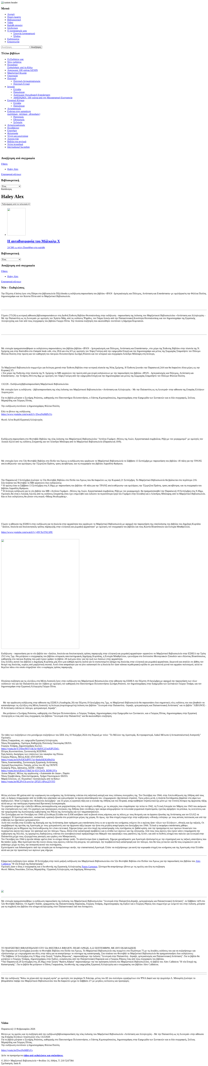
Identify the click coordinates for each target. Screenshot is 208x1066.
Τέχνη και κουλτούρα (17, 136)
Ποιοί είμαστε (14, 17)
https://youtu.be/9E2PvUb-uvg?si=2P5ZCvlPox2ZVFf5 (28, 781)
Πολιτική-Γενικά (21, 84)
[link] (89, 866)
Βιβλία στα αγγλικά (16, 141)
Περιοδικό (20, 66)
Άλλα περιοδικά (15, 144)
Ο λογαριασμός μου (17, 30)
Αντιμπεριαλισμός (16, 125)
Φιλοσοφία (12, 133)
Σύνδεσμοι (12, 28)
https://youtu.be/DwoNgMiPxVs (17, 1050)
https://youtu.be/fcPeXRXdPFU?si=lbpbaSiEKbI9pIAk (28, 759)
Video (10, 22)
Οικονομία (12, 75)
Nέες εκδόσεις (14, 62)
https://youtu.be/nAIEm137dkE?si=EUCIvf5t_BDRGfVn (29, 770)
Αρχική (10, 14)
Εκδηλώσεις (13, 39)
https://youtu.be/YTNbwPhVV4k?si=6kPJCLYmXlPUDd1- (30, 748)
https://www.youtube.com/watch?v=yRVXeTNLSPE (27, 532)
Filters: (4, 164)
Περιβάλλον (13, 128)
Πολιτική (11, 78)
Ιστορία (11, 86)
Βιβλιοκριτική (14, 19)
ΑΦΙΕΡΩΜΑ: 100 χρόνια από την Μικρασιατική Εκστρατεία (42, 97)
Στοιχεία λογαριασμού (24, 33)
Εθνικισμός (19, 119)
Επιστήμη (12, 130)
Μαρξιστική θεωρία (16, 73)
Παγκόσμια (19, 92)
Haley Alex (12, 169)
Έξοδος (17, 36)
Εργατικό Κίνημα (15, 100)
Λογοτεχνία (13, 138)
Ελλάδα (17, 89)
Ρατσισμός (18, 117)
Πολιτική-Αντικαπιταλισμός (26, 81)
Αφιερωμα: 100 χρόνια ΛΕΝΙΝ (22, 70)
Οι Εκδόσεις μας (15, 59)
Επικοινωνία (13, 41)
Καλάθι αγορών (15, 25)
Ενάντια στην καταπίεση (23, 112)
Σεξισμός (17, 122)
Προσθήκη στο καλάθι (34, 247)
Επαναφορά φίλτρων (11, 174)
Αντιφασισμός (14, 108)
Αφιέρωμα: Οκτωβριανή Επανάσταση (31, 95)
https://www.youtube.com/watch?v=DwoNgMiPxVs (26, 414)
